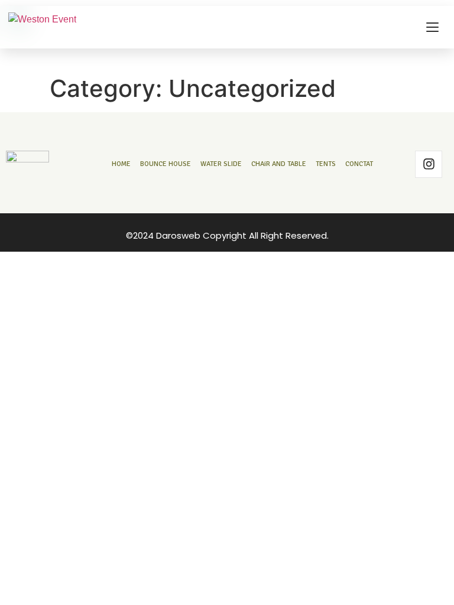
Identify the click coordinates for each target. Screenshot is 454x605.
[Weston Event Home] (42, 27)
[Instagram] (428, 164)
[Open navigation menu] (432, 27)
